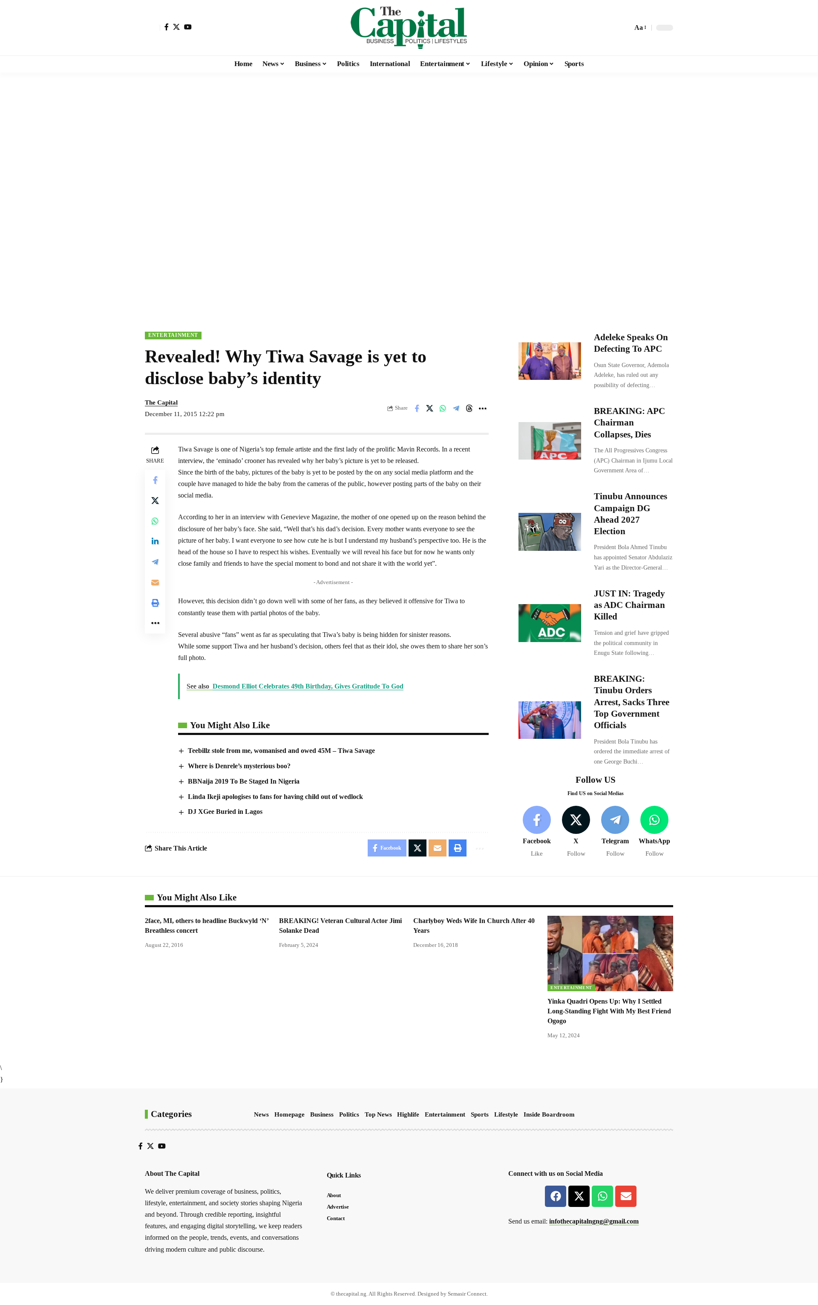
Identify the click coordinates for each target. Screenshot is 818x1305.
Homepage (289, 1114)
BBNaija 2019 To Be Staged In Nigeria (244, 781)
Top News (378, 1114)
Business (322, 1114)
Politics (349, 1114)
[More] (483, 408)
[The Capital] (409, 27)
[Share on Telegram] (456, 408)
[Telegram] (615, 832)
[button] (152, 27)
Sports (480, 1114)
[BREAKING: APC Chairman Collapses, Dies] (549, 441)
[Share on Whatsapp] (443, 408)
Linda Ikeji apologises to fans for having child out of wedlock (275, 796)
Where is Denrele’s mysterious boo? (239, 766)
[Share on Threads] (469, 408)
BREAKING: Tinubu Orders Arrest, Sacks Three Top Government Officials (631, 702)
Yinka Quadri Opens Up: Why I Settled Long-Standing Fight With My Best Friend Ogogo (609, 1011)
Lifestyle (506, 1114)
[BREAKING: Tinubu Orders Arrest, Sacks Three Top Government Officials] (549, 720)
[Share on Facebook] (417, 408)
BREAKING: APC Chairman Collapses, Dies (629, 423)
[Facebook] (166, 26)
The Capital (161, 402)
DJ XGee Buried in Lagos (225, 811)
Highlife (408, 1114)
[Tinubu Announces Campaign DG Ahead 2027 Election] (549, 531)
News (261, 1114)
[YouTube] (188, 26)
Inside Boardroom (549, 1114)
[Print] (155, 603)
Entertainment (173, 335)
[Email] (155, 582)
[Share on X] (430, 408)
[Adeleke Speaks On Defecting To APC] (549, 361)
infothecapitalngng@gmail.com (594, 1221)
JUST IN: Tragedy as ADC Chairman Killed (629, 605)
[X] (176, 26)
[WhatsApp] (654, 832)
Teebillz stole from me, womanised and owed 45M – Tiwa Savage (281, 750)
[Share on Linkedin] (155, 541)
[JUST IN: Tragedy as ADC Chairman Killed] (549, 623)
